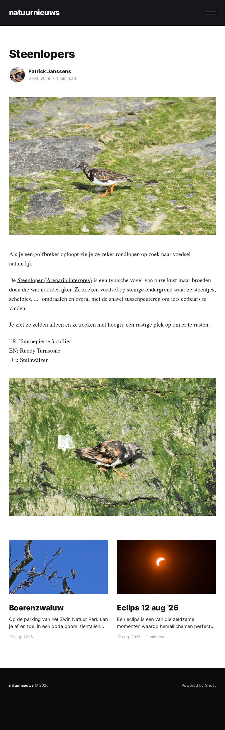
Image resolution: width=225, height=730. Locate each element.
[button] (211, 13)
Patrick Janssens (49, 71)
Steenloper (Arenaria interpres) (54, 280)
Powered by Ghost (199, 685)
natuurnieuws (34, 13)
